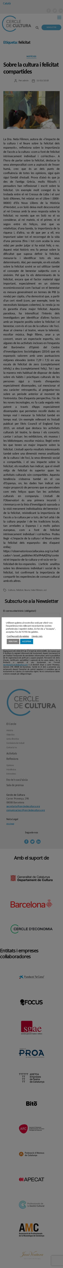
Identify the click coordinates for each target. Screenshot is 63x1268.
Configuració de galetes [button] (18, 636)
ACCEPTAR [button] (26, 641)
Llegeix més (37, 636)
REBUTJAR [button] (13, 641)
